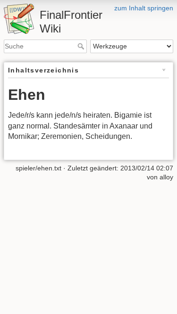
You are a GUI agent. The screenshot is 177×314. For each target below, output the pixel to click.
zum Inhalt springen (143, 8)
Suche (81, 46)
